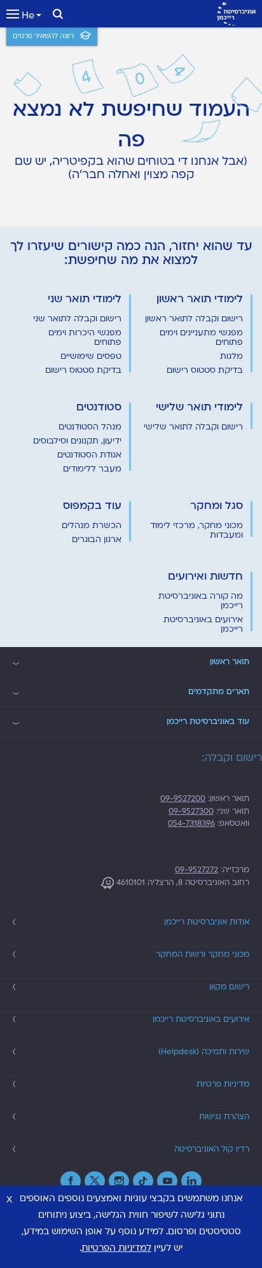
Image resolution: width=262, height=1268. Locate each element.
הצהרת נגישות (224, 1116)
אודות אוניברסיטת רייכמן (206, 922)
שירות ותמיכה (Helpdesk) (203, 1052)
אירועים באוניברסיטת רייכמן (203, 624)
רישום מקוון (229, 987)
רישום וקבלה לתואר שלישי (193, 427)
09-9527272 (196, 870)
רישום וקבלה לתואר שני (77, 318)
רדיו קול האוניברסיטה (211, 1149)
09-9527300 (191, 811)
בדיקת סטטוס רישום (205, 370)
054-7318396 (191, 823)
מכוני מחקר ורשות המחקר (202, 954)
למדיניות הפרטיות (116, 1248)
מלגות (231, 356)
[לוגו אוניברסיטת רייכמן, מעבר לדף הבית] (236, 13)
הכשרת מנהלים (91, 525)
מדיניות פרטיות (223, 1084)
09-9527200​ (182, 798)
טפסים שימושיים (90, 356)
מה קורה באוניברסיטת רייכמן (200, 600)
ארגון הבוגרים (96, 539)
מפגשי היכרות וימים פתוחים (84, 337)
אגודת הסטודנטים (89, 455)
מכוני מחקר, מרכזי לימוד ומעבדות (196, 530)
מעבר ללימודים (92, 469)
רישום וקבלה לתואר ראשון (194, 318)
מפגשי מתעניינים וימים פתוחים (201, 337)
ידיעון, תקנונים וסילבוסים (77, 441)
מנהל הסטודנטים (90, 427)
